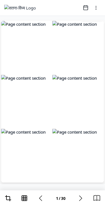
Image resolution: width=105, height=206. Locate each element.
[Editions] (96, 198)
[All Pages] (24, 198)
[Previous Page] (40, 198)
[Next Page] (80, 198)
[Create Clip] (8, 198)
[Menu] (96, 8)
